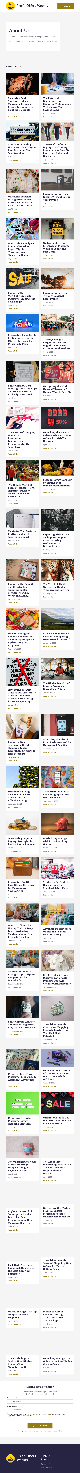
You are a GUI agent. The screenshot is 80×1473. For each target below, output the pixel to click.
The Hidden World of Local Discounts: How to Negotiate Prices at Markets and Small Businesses (22, 490)
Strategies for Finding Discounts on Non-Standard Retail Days (56, 884)
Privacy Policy (37, 41)
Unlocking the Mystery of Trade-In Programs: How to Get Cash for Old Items (56, 1075)
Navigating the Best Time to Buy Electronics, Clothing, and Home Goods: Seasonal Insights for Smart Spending (22, 695)
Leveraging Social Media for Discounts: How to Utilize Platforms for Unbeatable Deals (22, 339)
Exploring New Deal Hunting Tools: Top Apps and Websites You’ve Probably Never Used (22, 390)
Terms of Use (51, 41)
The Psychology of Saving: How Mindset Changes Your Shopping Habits (20, 1363)
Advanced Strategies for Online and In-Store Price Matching (57, 931)
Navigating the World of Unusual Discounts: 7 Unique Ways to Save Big (57, 389)
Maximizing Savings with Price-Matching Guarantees (55, 841)
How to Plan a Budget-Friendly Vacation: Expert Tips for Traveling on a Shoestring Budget (21, 249)
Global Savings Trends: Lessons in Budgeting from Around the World (56, 636)
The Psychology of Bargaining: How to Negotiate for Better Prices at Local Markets (56, 344)
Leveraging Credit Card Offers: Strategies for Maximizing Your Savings (21, 886)
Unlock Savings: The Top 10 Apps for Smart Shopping (22, 1314)
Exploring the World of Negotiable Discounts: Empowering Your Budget (21, 297)
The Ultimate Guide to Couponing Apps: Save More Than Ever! (56, 794)
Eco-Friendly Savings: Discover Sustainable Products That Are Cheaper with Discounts (57, 979)
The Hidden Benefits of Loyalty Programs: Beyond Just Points (56, 686)
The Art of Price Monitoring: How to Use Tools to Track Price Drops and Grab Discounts (57, 1167)
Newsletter (65, 6)
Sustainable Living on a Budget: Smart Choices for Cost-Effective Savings (19, 796)
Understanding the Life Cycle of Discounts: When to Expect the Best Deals (56, 247)
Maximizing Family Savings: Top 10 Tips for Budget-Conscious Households (22, 976)
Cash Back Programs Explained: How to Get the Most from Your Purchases (21, 1269)
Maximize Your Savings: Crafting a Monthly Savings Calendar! (22, 533)
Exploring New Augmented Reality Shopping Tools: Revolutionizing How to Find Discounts (21, 747)
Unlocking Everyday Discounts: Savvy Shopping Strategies (19, 1120)
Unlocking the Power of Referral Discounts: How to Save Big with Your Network (57, 437)
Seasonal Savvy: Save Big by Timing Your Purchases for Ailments (57, 482)
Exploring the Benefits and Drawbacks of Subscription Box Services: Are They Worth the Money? (21, 589)
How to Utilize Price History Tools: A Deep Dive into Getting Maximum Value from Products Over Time (20, 931)
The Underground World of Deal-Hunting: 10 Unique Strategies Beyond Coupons (22, 1166)
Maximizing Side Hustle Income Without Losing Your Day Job (57, 196)
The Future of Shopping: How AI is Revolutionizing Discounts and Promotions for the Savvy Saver (22, 439)
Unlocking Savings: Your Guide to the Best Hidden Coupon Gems (57, 1361)
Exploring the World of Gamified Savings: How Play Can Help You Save (21, 1024)
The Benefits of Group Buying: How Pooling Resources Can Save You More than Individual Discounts (56, 150)
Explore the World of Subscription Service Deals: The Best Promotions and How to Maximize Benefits (21, 1217)
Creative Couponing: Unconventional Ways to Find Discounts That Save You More (22, 149)
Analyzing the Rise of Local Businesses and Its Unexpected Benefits (57, 742)
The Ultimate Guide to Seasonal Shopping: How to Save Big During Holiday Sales (57, 1265)
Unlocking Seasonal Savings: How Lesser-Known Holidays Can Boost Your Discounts (20, 201)
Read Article (13, 117)
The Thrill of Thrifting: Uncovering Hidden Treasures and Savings (57, 586)
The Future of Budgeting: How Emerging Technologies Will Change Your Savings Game (57, 104)
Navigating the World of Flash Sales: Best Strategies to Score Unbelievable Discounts (57, 1212)
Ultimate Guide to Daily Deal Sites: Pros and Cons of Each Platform (57, 1120)
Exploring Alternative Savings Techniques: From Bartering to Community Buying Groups (56, 540)
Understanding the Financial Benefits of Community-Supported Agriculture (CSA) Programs (21, 639)
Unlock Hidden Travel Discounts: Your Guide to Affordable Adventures (22, 1076)
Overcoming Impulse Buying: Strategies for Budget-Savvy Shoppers (21, 841)
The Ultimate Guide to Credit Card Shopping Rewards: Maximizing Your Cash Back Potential (56, 1030)
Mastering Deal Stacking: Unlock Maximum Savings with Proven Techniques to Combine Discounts (21, 104)
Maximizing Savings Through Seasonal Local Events (55, 295)
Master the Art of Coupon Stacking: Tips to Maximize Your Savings (53, 1316)
